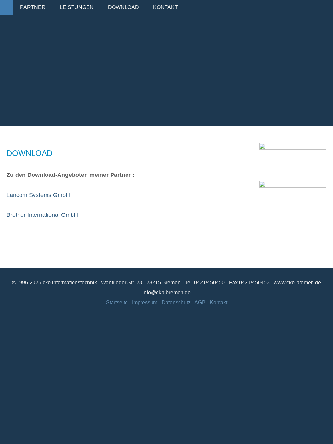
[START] (6, 7)
